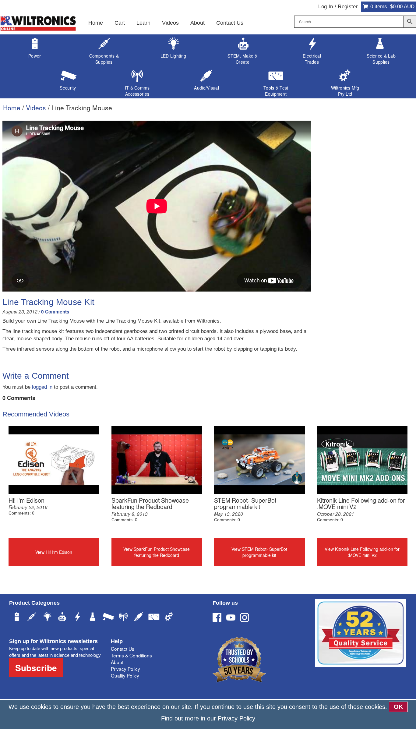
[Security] (108, 617)
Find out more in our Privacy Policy (208, 718)
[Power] (16, 617)
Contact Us (229, 23)
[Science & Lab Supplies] (92, 617)
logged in (42, 387)
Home (95, 23)
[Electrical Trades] (77, 617)
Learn (143, 23)
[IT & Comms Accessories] (123, 617)
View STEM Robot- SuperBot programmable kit (259, 552)
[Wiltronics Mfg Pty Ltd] (169, 617)
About (197, 23)
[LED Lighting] (47, 617)
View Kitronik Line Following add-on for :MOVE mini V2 (362, 552)
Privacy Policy (125, 668)
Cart (120, 23)
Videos (170, 23)
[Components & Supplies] (32, 617)
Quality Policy (125, 675)
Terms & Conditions (131, 655)
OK (398, 706)
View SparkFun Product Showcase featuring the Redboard (156, 552)
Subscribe (36, 667)
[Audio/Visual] (138, 617)
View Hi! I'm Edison (53, 552)
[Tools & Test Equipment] (153, 617)
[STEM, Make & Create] (62, 617)
